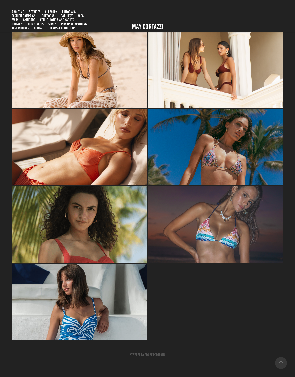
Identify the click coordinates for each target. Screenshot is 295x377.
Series (52, 24)
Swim (15, 20)
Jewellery (66, 16)
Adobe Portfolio (155, 355)
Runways (17, 24)
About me (18, 12)
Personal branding (74, 24)
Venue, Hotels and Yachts (57, 20)
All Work (51, 12)
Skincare (29, 20)
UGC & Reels (36, 24)
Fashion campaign (24, 16)
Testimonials (20, 28)
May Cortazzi (147, 26)
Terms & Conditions (62, 28)
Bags (80, 16)
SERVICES (34, 12)
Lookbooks (47, 16)
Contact (39, 28)
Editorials (69, 12)
